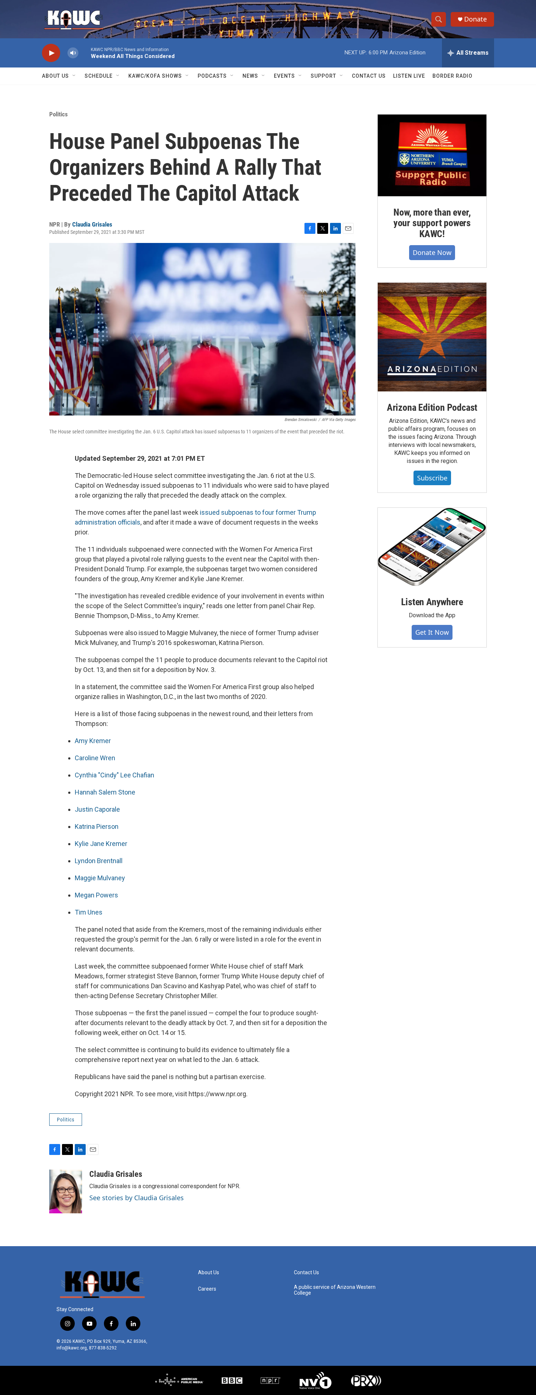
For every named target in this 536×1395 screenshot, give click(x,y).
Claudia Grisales (92, 224)
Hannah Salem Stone (105, 792)
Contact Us (369, 76)
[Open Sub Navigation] (74, 76)
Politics (58, 114)
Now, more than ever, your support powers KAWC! (432, 223)
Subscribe (432, 478)
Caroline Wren (95, 758)
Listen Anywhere (432, 601)
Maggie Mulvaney (100, 878)
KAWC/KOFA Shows (155, 76)
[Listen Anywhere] (432, 547)
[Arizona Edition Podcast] (432, 337)
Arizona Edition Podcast (432, 407)
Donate (475, 19)
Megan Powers (96, 895)
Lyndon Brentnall (99, 861)
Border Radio (452, 76)
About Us (55, 76)
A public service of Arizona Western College (335, 1290)
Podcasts (212, 76)
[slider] (84, 53)
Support (323, 76)
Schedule (99, 76)
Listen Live (409, 76)
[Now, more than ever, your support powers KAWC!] (432, 155)
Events (284, 76)
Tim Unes (88, 912)
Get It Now (432, 632)
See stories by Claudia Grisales (136, 1197)
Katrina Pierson (97, 826)
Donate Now (432, 252)
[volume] (73, 53)
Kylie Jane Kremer (101, 843)
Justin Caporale (97, 809)
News (250, 76)
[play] (51, 53)
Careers (207, 1289)
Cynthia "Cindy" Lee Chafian (114, 775)
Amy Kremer (93, 741)
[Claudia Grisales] (65, 1191)
